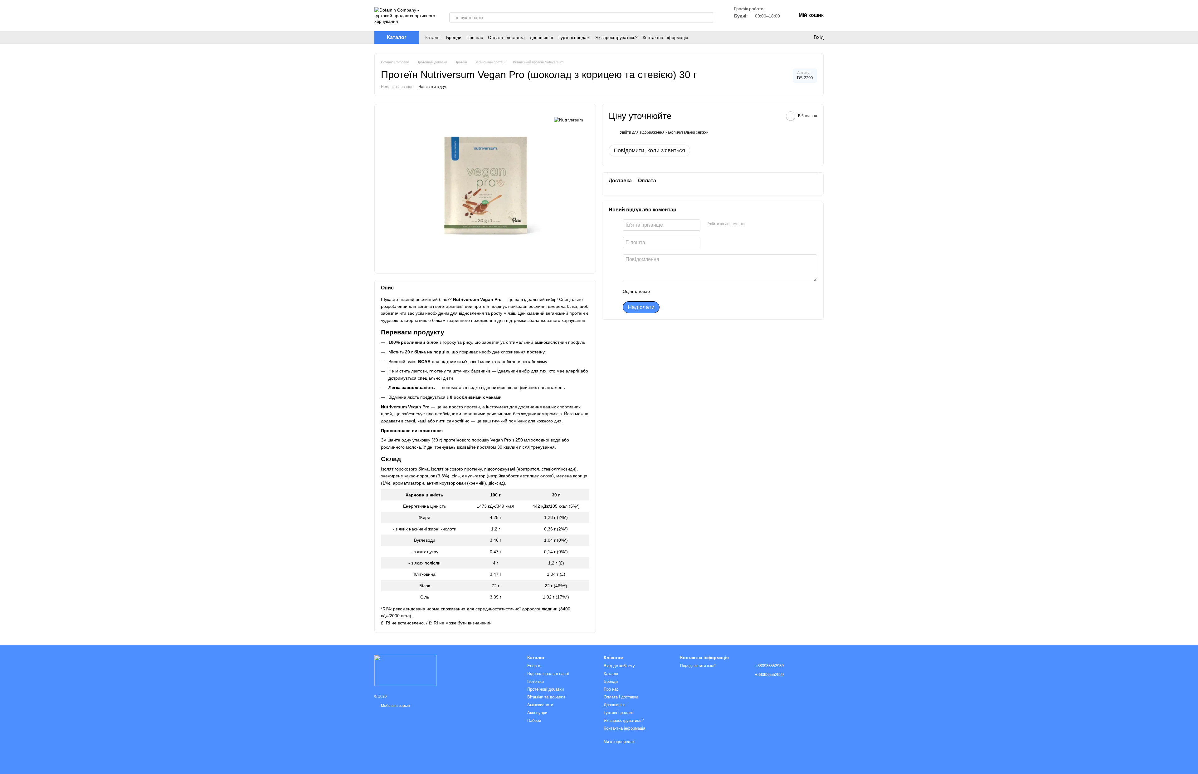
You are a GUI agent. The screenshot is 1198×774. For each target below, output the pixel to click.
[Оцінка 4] (690, 291)
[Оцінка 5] (700, 291)
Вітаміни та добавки (546, 697)
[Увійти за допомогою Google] (761, 224)
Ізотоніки (535, 681)
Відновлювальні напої (548, 673)
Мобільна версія (395, 705)
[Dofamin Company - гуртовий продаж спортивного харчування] (405, 670)
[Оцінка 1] (660, 291)
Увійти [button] (625, 132)
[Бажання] (789, 37)
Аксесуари (537, 712)
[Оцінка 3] (680, 291)
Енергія (534, 665)
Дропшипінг (541, 37)
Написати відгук (432, 87)
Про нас (474, 37)
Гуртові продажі (574, 37)
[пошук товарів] (709, 17)
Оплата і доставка (506, 37)
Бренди (453, 37)
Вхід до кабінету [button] (619, 665)
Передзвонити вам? (698, 665)
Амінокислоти (540, 705)
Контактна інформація (665, 37)
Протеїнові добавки (545, 689)
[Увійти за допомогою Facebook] (751, 224)
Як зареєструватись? (616, 37)
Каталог (433, 37)
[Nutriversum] (569, 119)
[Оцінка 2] (670, 291)
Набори (534, 720)
